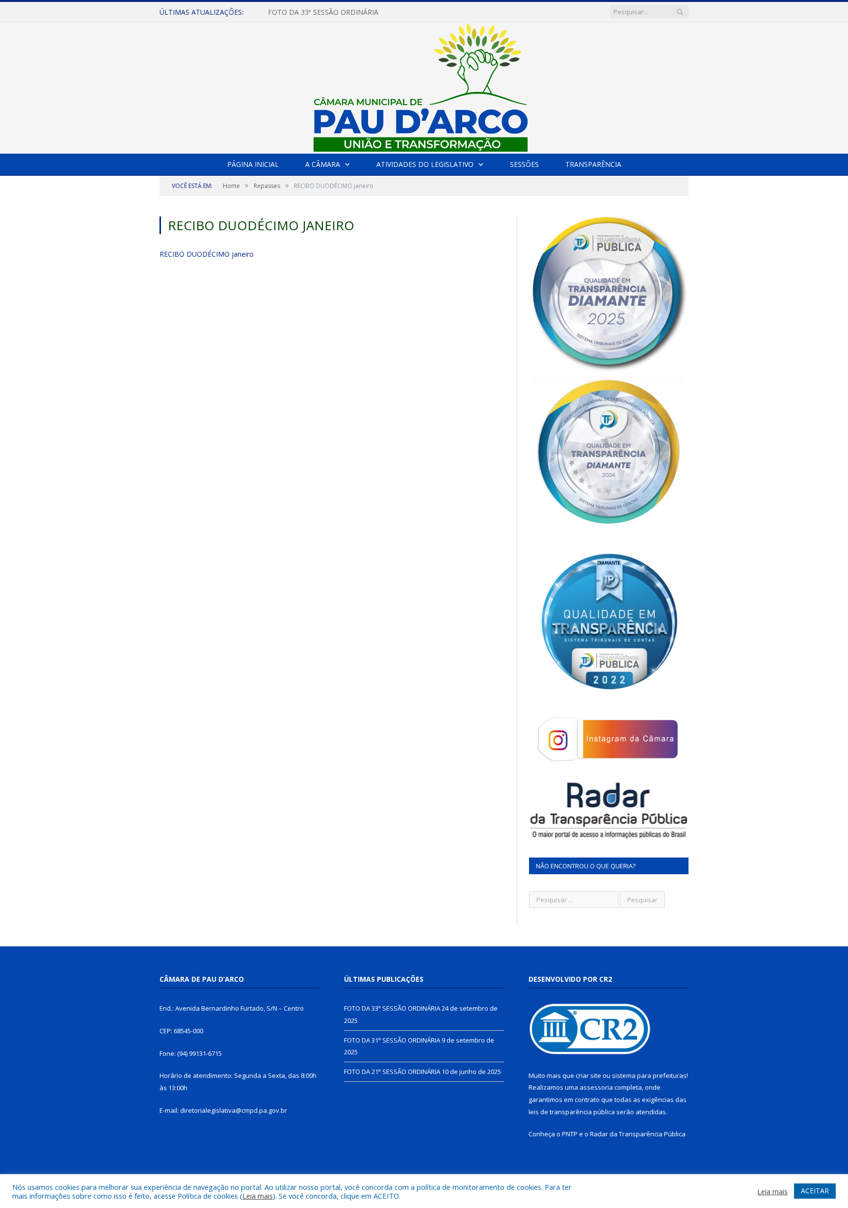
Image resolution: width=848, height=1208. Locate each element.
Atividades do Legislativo (425, 164)
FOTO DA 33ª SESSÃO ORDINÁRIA (392, 1008)
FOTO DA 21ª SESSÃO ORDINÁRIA (392, 1071)
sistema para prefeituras (649, 1075)
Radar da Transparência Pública (638, 1133)
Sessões (524, 164)
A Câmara (322, 164)
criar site (588, 1075)
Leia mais (257, 1196)
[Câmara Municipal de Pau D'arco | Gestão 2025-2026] (424, 85)
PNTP (570, 1133)
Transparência (593, 164)
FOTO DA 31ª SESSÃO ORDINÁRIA (323, 12)
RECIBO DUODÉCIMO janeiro (206, 254)
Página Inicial (253, 164)
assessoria (596, 1087)
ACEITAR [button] (815, 1190)
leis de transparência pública (572, 1111)
